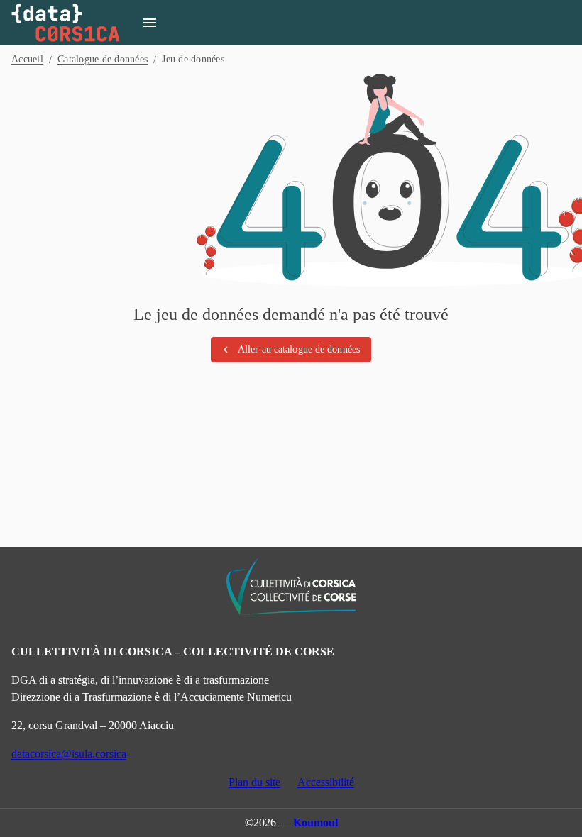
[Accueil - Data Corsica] (65, 23)
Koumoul (315, 822)
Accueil (27, 59)
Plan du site (254, 782)
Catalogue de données (102, 59)
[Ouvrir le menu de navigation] (150, 22)
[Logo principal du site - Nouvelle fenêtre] (291, 586)
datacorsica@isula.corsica (68, 754)
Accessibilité (325, 782)
